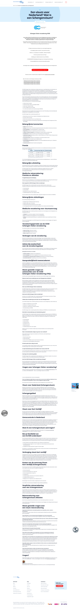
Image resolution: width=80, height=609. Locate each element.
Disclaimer (28, 591)
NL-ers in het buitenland (45, 591)
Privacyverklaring (30, 594)
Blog (14, 583)
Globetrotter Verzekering (17, 593)
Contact (28, 584)
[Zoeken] (66, 2)
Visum (16, 5)
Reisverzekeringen (44, 588)
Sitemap (28, 588)
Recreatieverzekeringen (44, 584)
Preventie (14, 588)
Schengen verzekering (48, 2)
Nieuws (14, 586)
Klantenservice (29, 593)
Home (14, 5)
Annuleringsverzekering (38, 2)
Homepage (29, 583)
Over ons (28, 586)
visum (44, 380)
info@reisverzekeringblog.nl (50, 369)
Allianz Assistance (43, 583)
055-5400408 (60, 585)
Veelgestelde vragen (30, 596)
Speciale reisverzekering (58, 2)
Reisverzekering (30, 2)
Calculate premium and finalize (49, 74)
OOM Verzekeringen (44, 586)
